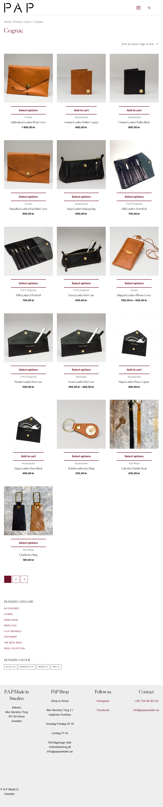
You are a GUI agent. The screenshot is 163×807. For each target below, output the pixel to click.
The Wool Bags (13, 642)
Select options (28, 110)
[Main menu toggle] (138, 7)
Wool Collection (14, 648)
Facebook (103, 710)
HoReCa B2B (11, 619)
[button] (149, 8)
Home (7, 21)
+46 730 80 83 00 (146, 700)
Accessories (11, 608)
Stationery (10, 636)
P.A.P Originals (12, 631)
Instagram (103, 700)
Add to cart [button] (81, 110)
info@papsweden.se (146, 710)
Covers (8, 614)
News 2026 (10, 625)
